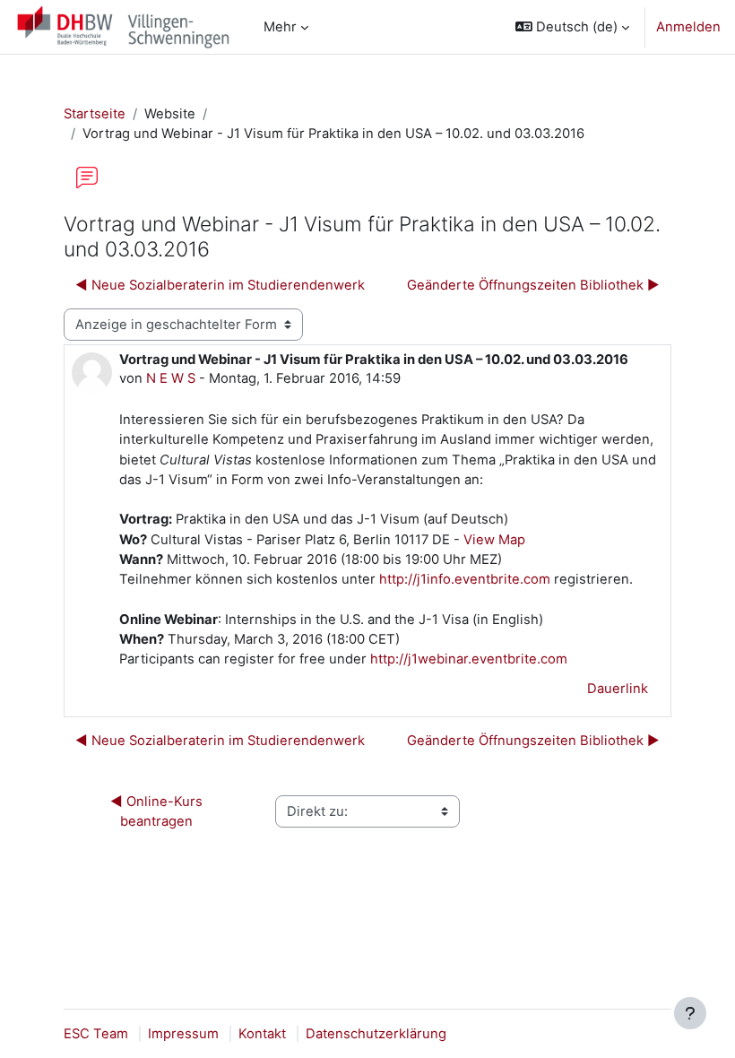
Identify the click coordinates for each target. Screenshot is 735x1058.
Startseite (94, 114)
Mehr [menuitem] (280, 27)
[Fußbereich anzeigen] (690, 1013)
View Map (494, 540)
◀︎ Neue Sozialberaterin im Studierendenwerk (220, 285)
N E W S (170, 378)
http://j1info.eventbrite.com (464, 579)
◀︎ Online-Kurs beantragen (158, 811)
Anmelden (688, 27)
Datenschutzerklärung (376, 1034)
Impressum (183, 1034)
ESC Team (96, 1034)
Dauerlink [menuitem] (617, 689)
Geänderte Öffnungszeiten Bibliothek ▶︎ (533, 285)
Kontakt (262, 1034)
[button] (572, 27)
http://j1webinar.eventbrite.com (468, 659)
